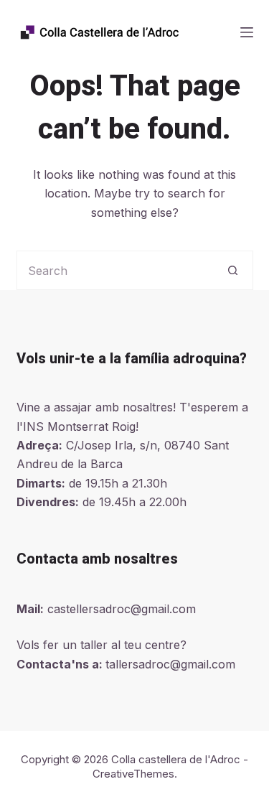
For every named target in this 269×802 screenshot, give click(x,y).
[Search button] (233, 270)
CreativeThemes (133, 773)
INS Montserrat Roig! (80, 426)
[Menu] (246, 32)
